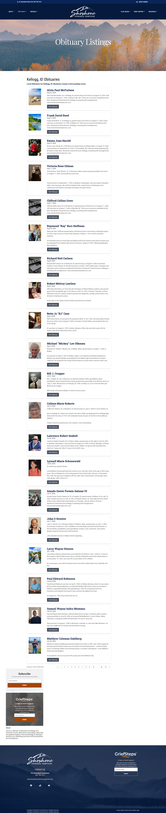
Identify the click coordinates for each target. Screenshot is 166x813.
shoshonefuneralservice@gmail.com (40, 779)
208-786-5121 (38, 2)
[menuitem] (11, 11)
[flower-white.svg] (31, 785)
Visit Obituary (52, 107)
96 (101, 667)
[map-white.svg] (40, 785)
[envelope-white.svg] (49, 785)
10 (93, 667)
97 (105, 667)
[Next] (109, 667)
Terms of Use (128, 810)
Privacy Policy (120, 810)
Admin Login (135, 810)
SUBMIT (24, 685)
